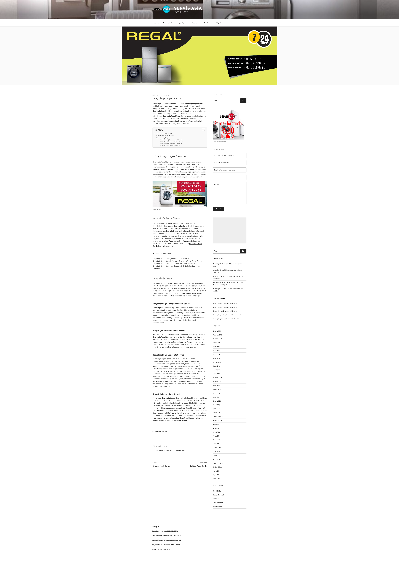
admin (166, 95)
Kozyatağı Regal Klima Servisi (172, 145)
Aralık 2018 (216, 444)
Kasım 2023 (217, 358)
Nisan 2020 (217, 389)
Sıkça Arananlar (218, 502)
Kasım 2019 (217, 401)
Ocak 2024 (216, 354)
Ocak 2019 (216, 440)
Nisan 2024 (216, 346)
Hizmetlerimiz (167, 23)
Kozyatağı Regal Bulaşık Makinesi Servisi (174, 140)
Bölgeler (219, 23)
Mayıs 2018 (216, 471)
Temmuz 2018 (217, 463)
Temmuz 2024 (218, 335)
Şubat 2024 (217, 350)
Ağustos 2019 (217, 413)
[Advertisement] (229, 230)
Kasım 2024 (217, 331)
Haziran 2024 (217, 339)
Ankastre (193, 23)
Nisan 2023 (216, 366)
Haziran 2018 (217, 467)
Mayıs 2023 (217, 362)
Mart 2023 (216, 370)
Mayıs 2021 (216, 385)
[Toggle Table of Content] (202, 130)
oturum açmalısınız (177, 451)
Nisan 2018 (216, 475)
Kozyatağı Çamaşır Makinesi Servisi (173, 142)
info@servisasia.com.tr (162, 549)
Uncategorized (217, 506)
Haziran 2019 (217, 420)
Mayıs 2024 (217, 343)
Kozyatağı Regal (163, 138)
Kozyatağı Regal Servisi (163, 133)
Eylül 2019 (216, 409)
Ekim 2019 (216, 405)
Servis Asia (188, 8)
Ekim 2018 (216, 451)
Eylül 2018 (216, 455)
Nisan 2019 (216, 428)
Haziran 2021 (217, 381)
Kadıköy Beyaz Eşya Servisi (222, 303)
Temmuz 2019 (217, 416)
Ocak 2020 (216, 393)
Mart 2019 (216, 432)
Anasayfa (155, 23)
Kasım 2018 (217, 447)
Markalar (216, 499)
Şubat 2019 (216, 436)
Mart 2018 (216, 479)
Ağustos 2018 (217, 459)
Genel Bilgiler (217, 491)
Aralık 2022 (216, 374)
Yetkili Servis (206, 23)
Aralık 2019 (216, 397)
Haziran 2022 (217, 378)
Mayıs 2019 (216, 424)
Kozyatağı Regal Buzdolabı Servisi (173, 143)
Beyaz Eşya (181, 23)
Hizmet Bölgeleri (162, 432)
